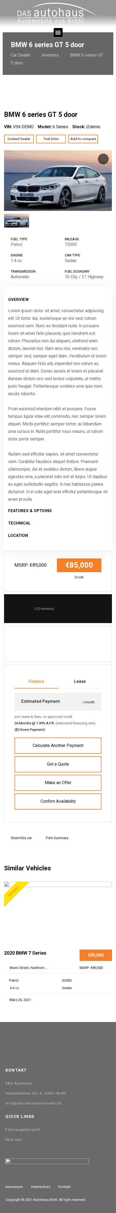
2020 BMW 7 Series (25, 953)
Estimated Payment (40, 701)
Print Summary (57, 837)
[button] (58, 32)
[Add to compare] (106, 895)
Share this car (21, 837)
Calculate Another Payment (58, 745)
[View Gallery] (106, 911)
